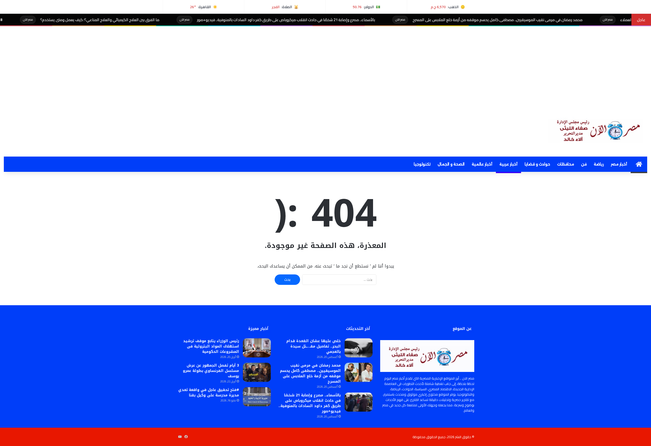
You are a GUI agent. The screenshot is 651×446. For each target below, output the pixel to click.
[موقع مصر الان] (597, 129)
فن (584, 164)
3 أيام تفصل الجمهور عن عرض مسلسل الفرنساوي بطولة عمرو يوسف (211, 371)
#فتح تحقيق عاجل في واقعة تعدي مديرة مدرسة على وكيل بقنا (208, 392)
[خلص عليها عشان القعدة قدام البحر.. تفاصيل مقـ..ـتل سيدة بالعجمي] (359, 347)
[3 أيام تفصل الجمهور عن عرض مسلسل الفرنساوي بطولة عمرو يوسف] (257, 372)
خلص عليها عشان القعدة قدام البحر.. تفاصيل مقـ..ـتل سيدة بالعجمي (313, 346)
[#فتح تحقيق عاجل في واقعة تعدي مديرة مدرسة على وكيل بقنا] (257, 396)
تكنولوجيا (422, 164)
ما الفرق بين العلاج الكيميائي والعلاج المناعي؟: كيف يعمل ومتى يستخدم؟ (124, 19)
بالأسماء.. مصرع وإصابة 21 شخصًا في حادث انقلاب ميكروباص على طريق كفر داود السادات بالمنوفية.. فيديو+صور (311, 19)
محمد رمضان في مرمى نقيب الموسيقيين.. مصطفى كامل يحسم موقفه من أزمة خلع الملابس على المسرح (522, 19)
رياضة (599, 164)
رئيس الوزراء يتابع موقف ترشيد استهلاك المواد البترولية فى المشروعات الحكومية (211, 346)
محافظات (565, 164)
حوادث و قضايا (537, 164)
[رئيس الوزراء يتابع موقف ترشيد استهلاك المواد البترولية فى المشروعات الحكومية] (257, 347)
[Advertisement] (325, 64)
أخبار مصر (619, 164)
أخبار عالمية (482, 164)
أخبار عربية (508, 164)
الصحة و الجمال (451, 164)
